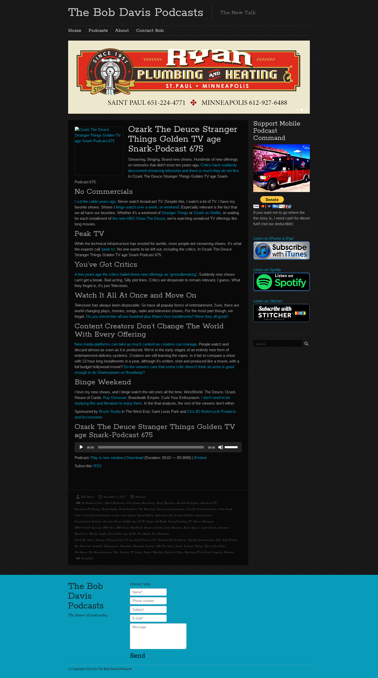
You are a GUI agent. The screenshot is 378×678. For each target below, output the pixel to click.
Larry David (208, 527)
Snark (178, 546)
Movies (93, 534)
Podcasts (98, 30)
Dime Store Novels (166, 515)
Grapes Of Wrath (156, 521)
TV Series (136, 552)
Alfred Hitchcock (114, 503)
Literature (223, 527)
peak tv (108, 249)
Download (135, 457)
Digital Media (145, 515)
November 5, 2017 (114, 497)
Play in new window (107, 457)
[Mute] (220, 447)
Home (74, 30)
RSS (98, 466)
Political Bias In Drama (172, 540)
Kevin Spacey (192, 527)
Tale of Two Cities (214, 546)
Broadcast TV (209, 503)
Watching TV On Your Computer (204, 552)
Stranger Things (174, 213)
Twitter (147, 552)
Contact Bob (150, 30)
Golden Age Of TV (134, 521)
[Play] (81, 447)
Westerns (229, 552)
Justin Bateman (173, 527)
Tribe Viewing (121, 552)
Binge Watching (166, 503)
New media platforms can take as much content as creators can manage (136, 344)
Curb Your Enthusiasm (97, 515)
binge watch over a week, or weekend (147, 207)
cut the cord (119, 515)
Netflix (103, 534)
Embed (200, 457)
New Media (143, 534)
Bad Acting (148, 503)
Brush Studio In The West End (137, 509)
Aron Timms (133, 503)
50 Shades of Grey (92, 503)
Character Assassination (170, 509)
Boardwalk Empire (188, 503)
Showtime (125, 546)
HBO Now (109, 527)
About (122, 30)
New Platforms (160, 534)
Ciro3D (190, 509)
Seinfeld (97, 546)
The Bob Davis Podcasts (135, 12)
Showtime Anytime (144, 546)
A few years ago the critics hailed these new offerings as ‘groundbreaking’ (136, 274)
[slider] (232, 446)
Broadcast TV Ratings (88, 509)
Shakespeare (111, 546)
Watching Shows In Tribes (168, 552)
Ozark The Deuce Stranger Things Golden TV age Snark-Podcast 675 (182, 139)
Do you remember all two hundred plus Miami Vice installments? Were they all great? (157, 316)
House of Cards (153, 527)
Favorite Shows (112, 521)
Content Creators (206, 509)
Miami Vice (81, 534)
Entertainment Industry (88, 521)
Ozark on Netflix (207, 213)
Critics (78, 515)
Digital (131, 515)
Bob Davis (87, 497)
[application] (158, 447)
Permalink (87, 558)
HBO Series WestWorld (129, 527)
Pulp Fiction (229, 540)
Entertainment (203, 515)
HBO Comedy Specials (88, 527)
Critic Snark (225, 509)
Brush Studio (110, 411)
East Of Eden (186, 515)
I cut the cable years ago (95, 201)
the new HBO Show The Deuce (138, 218)
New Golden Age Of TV (122, 534)
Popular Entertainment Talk (204, 540)
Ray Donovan (114, 397)
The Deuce (81, 552)
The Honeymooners (100, 552)
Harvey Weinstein (203, 521)
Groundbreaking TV (180, 521)
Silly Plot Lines (165, 546)
